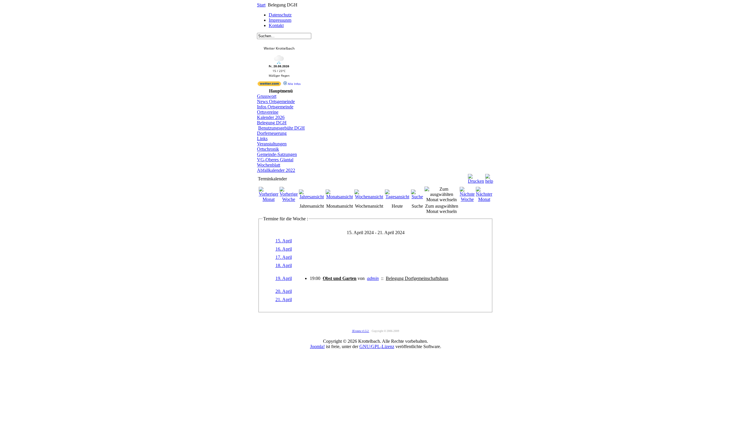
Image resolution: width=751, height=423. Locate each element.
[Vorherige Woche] (289, 199)
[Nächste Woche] (467, 199)
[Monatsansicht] (339, 196)
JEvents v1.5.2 (360, 331)
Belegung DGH (272, 122)
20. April (283, 291)
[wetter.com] (269, 85)
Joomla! (317, 346)
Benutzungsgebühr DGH (281, 127)
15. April (283, 240)
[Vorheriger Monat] (268, 199)
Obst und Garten (339, 278)
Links (262, 138)
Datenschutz (280, 14)
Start (261, 4)
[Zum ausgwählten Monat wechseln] (441, 199)
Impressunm (280, 20)
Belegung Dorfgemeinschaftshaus (417, 278)
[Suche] (417, 196)
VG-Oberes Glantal (275, 159)
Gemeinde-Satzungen (277, 154)
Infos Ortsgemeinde (275, 106)
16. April (283, 248)
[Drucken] (476, 177)
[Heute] (397, 196)
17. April (283, 257)
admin (373, 278)
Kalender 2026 (271, 117)
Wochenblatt (268, 164)
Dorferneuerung (272, 133)
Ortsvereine (267, 112)
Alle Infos (294, 84)
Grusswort (266, 96)
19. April (283, 278)
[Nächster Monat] (484, 199)
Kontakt (276, 25)
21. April (283, 299)
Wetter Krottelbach (279, 48)
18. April (283, 265)
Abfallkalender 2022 (276, 170)
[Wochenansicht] (369, 196)
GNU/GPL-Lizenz (376, 346)
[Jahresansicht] (311, 196)
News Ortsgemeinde (276, 101)
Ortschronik (268, 149)
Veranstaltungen (272, 143)
